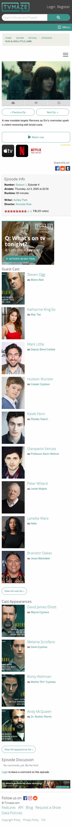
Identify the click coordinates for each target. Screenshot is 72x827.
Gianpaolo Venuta (41, 449)
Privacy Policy (31, 820)
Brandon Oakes (39, 553)
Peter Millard (37, 483)
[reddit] (62, 169)
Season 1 (21, 184)
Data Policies (12, 813)
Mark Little (35, 344)
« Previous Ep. (18, 112)
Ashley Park (20, 200)
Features (9, 808)
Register (63, 7)
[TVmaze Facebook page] (25, 798)
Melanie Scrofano (41, 642)
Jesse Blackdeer (40, 558)
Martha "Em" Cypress (43, 681)
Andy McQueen (39, 711)
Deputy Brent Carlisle (43, 349)
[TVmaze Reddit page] (35, 798)
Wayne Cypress (40, 612)
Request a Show (48, 808)
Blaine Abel (37, 279)
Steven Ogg (36, 274)
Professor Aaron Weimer (45, 453)
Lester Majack (39, 488)
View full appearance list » (18, 749)
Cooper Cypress (40, 384)
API (20, 808)
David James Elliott (41, 607)
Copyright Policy (11, 820)
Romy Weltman (39, 677)
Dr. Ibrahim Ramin (41, 716)
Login (51, 7)
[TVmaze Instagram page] (30, 798)
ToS (43, 820)
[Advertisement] (28, 243)
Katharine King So (41, 309)
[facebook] (57, 169)
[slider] (18, 211)
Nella (34, 523)
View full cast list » (14, 591)
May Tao (36, 314)
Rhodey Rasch (39, 419)
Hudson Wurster (40, 379)
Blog (29, 808)
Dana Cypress (39, 647)
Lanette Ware (38, 518)
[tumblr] (68, 169)
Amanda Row (23, 204)
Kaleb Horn (36, 414)
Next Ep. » (52, 112)
